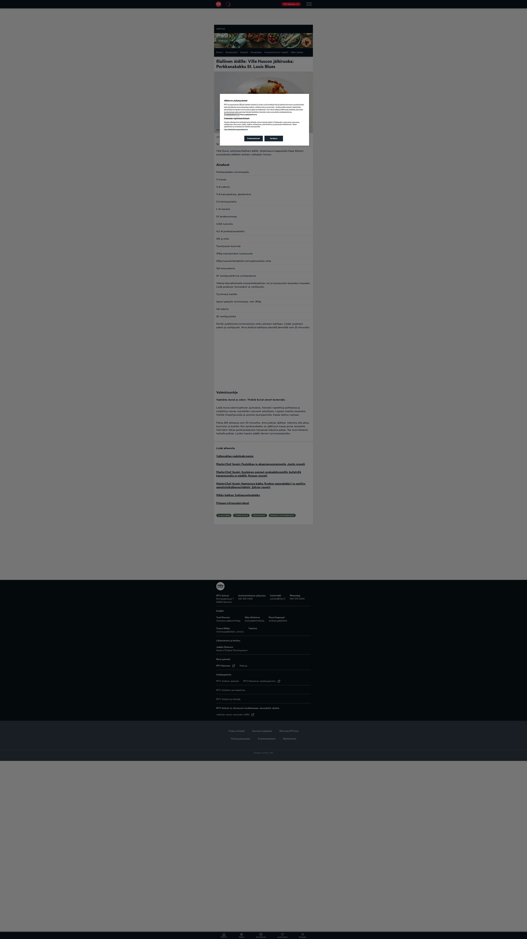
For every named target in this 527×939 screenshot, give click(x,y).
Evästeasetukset (253, 138)
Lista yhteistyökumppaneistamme (236, 129)
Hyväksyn (273, 138)
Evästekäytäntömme (232, 114)
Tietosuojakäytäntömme (248, 114)
